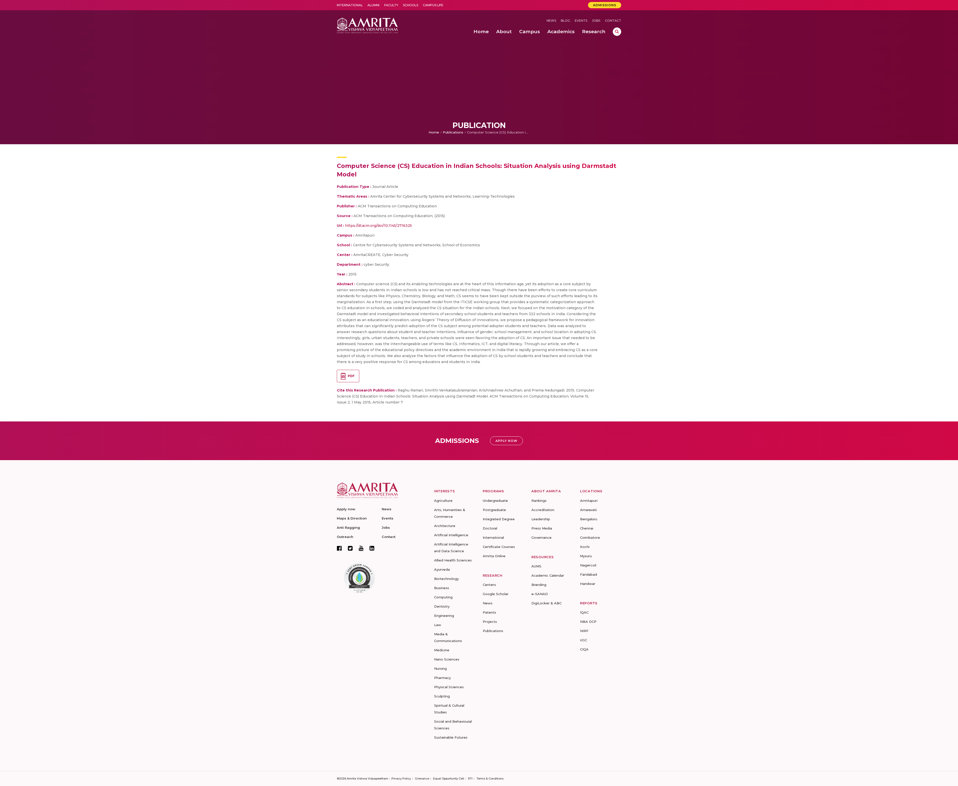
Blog (565, 20)
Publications (453, 132)
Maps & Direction (352, 518)
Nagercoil (588, 565)
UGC (583, 640)
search (617, 31)
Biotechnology (446, 579)
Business (441, 588)
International (350, 5)
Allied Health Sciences (453, 560)
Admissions (604, 5)
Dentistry (442, 606)
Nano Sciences (446, 659)
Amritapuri (589, 501)
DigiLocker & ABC (546, 603)
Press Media (541, 528)
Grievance (422, 778)
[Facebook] (339, 548)
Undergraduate (495, 501)
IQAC (584, 612)
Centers (489, 585)
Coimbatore (590, 537)
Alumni (373, 5)
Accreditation (542, 510)
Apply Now (506, 441)
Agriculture (443, 501)
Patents (489, 612)
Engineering (444, 616)
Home (434, 132)
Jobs (596, 20)
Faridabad (588, 574)
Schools (410, 5)
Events (581, 20)
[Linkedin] (371, 548)
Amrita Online (494, 556)
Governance (541, 537)
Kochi (585, 547)
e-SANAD (539, 594)
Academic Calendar (547, 575)
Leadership (540, 519)
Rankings (539, 501)
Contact (613, 20)
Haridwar (587, 584)
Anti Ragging (348, 527)
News (551, 20)
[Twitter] (350, 548)
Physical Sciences (449, 687)
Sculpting (442, 696)
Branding (538, 585)
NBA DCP (588, 622)
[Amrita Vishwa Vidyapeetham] (367, 25)
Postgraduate (494, 510)
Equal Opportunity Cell (448, 778)
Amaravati (588, 510)
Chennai (586, 528)
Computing (443, 597)
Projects (490, 622)
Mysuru (586, 556)
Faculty (391, 5)
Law (437, 625)
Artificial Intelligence (451, 535)
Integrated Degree (499, 519)
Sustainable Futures (451, 737)
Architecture (444, 526)
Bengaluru (588, 519)
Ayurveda (442, 569)
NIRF (584, 631)
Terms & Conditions (490, 778)
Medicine (441, 650)
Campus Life (433, 5)
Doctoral (490, 528)
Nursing (440, 668)
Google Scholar (495, 594)
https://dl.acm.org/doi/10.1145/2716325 (378, 225)
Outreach (345, 537)
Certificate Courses (499, 547)
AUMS (536, 566)
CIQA (584, 649)
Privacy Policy (401, 778)
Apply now (346, 509)
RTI (470, 778)
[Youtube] (361, 548)
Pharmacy (442, 678)
